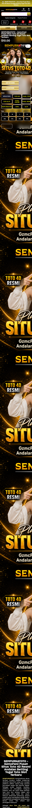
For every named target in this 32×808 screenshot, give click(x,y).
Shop (2, 10)
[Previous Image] (3, 61)
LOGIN (8, 28)
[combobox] (14, 14)
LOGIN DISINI (10, 88)
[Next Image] (29, 61)
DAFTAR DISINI (10, 83)
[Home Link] (11, 9)
